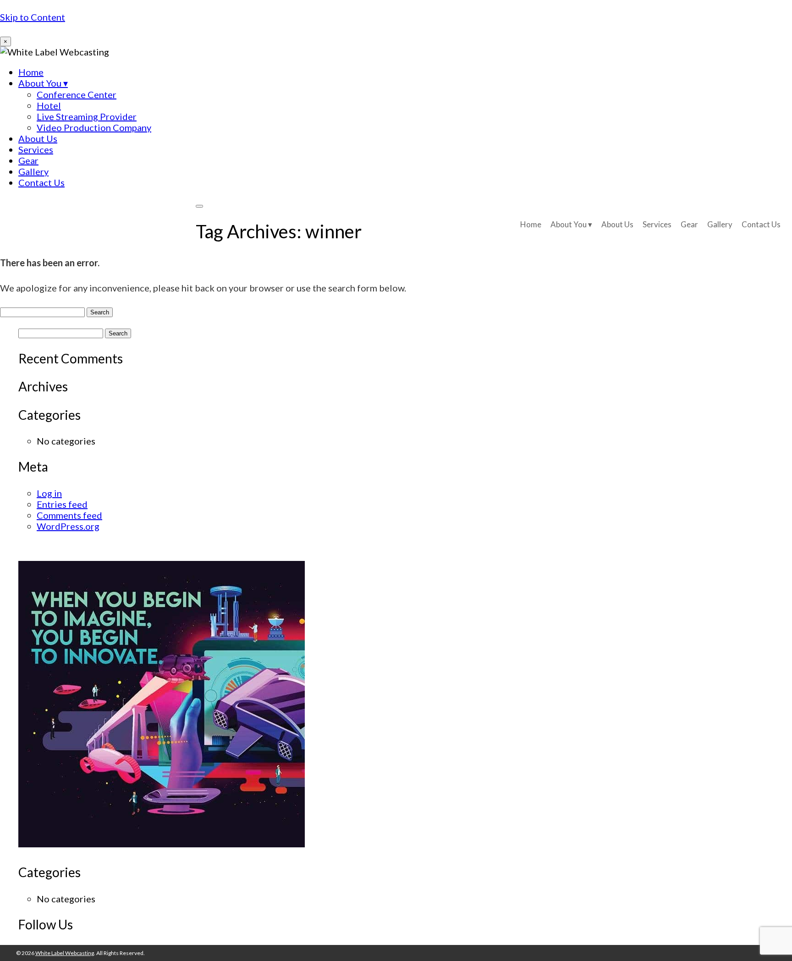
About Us (37, 138)
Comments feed (69, 515)
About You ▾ (43, 82)
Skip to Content (32, 16)
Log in (49, 493)
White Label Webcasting (98, 223)
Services (35, 149)
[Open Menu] (199, 206)
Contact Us (41, 182)
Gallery (33, 171)
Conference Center (76, 94)
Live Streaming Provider (87, 116)
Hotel (49, 105)
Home (31, 71)
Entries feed (62, 504)
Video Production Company (94, 127)
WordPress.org (68, 526)
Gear (28, 160)
